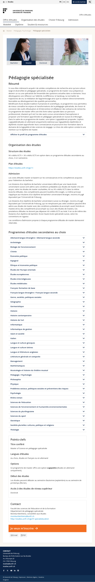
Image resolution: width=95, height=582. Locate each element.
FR (60, 2)
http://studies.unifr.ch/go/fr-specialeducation (30, 519)
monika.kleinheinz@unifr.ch (22, 516)
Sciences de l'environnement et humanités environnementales (38, 407)
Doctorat (43, 63)
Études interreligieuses (20, 279)
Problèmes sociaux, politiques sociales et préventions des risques (39, 388)
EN (68, 2)
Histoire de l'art (17, 320)
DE (64, 2)
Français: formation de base (22, 288)
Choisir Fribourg (56, 19)
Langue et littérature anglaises (24, 352)
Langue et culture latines (21, 347)
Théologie (14, 429)
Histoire (13, 311)
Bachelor (14, 63)
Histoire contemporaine (21, 315)
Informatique (16, 324)
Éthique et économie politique (23, 265)
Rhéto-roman (16, 397)
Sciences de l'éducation (20, 402)
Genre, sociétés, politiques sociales (25, 297)
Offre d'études (85, 14)
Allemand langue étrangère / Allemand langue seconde (35, 238)
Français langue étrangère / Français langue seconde (34, 292)
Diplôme (19, 24)
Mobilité (7, 24)
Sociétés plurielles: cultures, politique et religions (32, 425)
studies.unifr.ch (9, 566)
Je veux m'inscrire (22, 528)
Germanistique (17, 306)
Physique (14, 384)
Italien (13, 338)
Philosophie (15, 379)
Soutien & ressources (38, 24)
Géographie (15, 302)
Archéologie (15, 242)
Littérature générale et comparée (25, 356)
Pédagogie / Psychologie (21, 375)
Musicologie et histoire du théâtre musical (29, 370)
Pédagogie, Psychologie (22, 31)
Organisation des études (33, 19)
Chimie (13, 251)
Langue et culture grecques (22, 343)
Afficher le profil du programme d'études (28, 134)
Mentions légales (32, 577)
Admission (73, 19)
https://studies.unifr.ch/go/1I (21, 168)
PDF (24, 535)
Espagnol (14, 260)
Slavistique (15, 420)
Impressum (22, 577)
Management (16, 361)
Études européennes (19, 274)
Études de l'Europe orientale (23, 270)
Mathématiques (17, 365)
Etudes (10, 2)
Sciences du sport (18, 416)
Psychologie (15, 393)
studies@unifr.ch (9, 564)
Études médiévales (18, 283)
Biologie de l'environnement (23, 247)
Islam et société (17, 333)
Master (9, 31)
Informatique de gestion (21, 329)
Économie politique (18, 256)
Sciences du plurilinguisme (22, 411)
